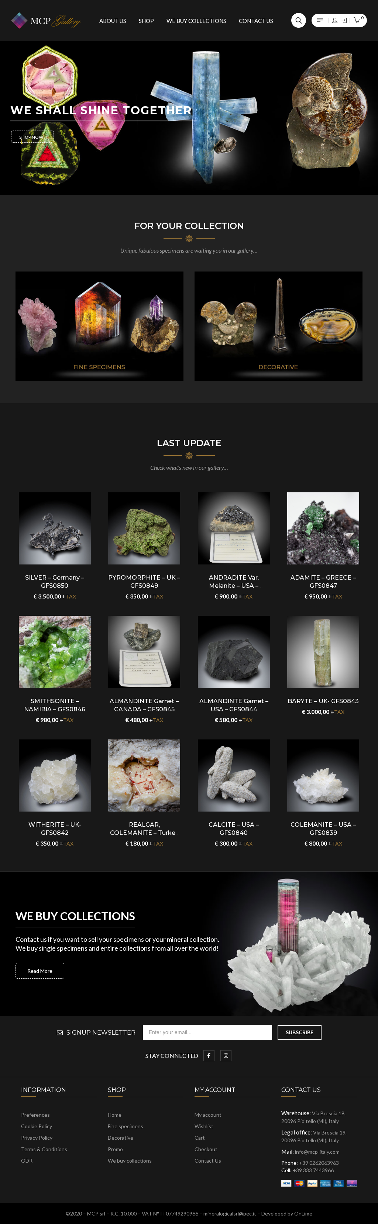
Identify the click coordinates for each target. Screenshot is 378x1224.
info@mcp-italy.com (317, 1152)
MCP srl (96, 1213)
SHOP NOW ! (32, 137)
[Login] (334, 20)
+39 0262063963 (319, 1163)
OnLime (303, 1213)
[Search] (298, 20)
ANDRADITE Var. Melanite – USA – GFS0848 (234, 585)
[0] (357, 21)
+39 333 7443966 (313, 1170)
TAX (71, 596)
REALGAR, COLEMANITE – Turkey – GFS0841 (144, 832)
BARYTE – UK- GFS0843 (323, 701)
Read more (39, 971)
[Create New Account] (344, 20)
